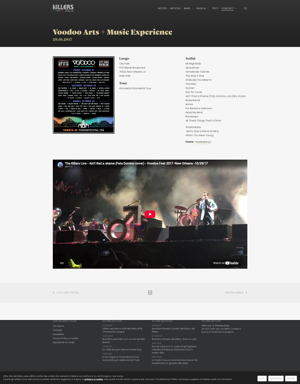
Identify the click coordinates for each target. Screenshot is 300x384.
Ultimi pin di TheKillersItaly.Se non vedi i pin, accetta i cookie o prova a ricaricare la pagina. (221, 328)
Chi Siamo (58, 326)
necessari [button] (276, 378)
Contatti (57, 330)
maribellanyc (203, 142)
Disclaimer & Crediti (64, 342)
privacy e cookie (93, 379)
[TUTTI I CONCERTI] (150, 292)
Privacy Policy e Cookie (65, 338)
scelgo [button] (291, 378)
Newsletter (58, 334)
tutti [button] (262, 378)
